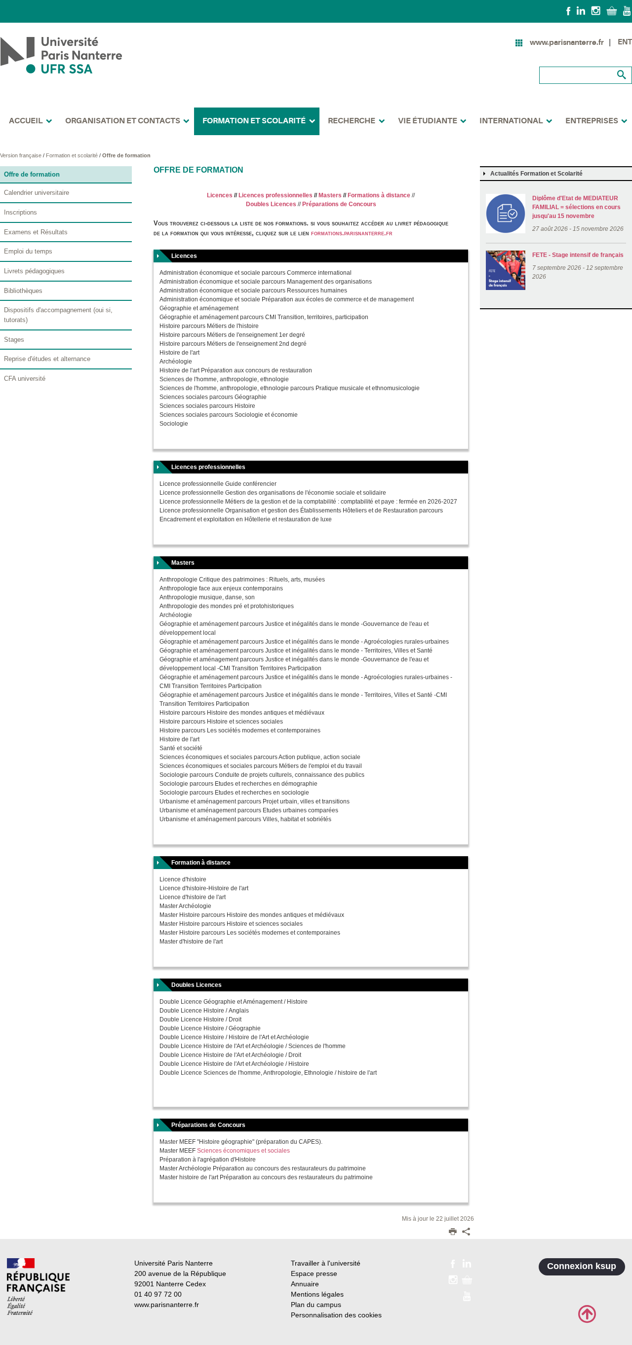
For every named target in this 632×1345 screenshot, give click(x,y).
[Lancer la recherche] (622, 75)
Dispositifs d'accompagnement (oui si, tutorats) (58, 315)
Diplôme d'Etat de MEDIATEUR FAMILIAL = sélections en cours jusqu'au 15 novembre (576, 207)
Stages (14, 339)
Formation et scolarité (72, 155)
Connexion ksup (581, 1266)
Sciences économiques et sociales (243, 1150)
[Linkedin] (581, 10)
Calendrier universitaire (36, 192)
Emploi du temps (28, 251)
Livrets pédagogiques (34, 271)
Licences (220, 195)
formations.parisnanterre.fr (352, 233)
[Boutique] (611, 10)
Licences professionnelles (275, 195)
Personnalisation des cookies (336, 1315)
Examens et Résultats (36, 232)
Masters (330, 195)
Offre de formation (126, 155)
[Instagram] (595, 10)
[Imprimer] (453, 1232)
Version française (21, 155)
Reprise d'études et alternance (47, 359)
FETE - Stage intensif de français (578, 255)
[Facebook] (568, 10)
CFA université (24, 378)
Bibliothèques (23, 290)
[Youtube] (627, 10)
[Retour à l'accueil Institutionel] (38, 1286)
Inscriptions (20, 212)
